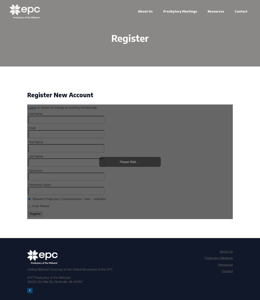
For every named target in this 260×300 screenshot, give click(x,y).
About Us (145, 11)
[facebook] (30, 290)
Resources (216, 11)
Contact (241, 11)
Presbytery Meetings (180, 11)
